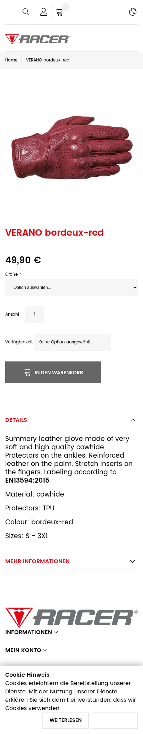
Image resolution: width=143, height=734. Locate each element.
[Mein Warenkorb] (62, 13)
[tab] (71, 422)
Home (11, 60)
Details (16, 420)
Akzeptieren (115, 720)
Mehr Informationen (37, 561)
